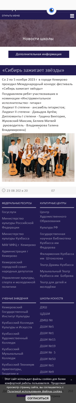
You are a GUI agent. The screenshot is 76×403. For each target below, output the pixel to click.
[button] (52, 12)
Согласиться (38, 398)
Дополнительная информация (39, 54)
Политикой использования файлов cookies (34, 391)
